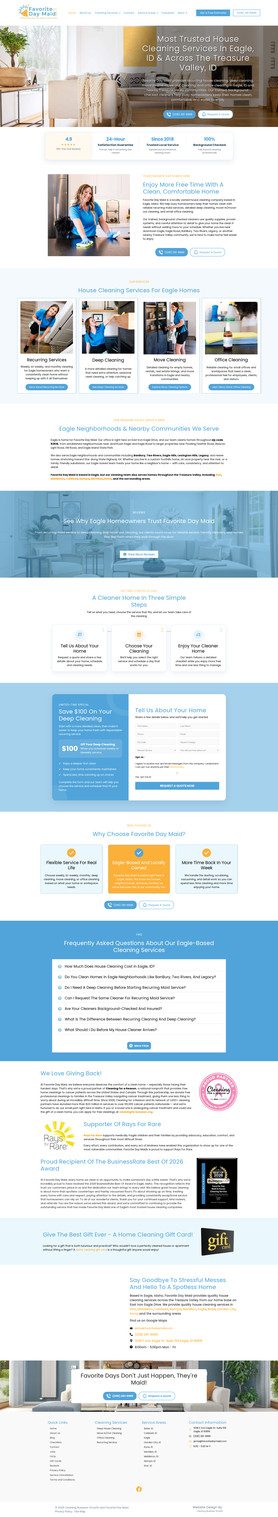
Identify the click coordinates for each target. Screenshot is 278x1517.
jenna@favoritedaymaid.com (154, 1328)
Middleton (58, 478)
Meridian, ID (150, 1451)
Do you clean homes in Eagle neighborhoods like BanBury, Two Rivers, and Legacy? (140, 977)
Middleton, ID (151, 1456)
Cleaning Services (106, 13)
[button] (120, 13)
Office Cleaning (105, 1437)
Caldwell (72, 478)
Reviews (54, 1465)
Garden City (226, 1309)
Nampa (84, 478)
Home (72, 13)
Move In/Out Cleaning (109, 1433)
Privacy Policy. (64, 1511)
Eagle (202, 1309)
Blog (52, 1437)
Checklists (167, 13)
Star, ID (148, 1465)
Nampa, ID (150, 1461)
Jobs (52, 1451)
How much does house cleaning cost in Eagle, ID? (110, 966)
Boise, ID (148, 1428)
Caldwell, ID (150, 1433)
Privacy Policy (177, 766)
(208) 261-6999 (146, 1334)
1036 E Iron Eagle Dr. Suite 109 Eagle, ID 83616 (168, 1341)
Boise (108, 478)
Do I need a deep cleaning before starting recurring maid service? (125, 987)
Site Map (79, 1511)
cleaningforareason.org (135, 1112)
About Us (85, 13)
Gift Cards (55, 1461)
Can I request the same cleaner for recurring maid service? (120, 998)
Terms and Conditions (62, 1479)
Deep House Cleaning (109, 1428)
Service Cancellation (61, 1475)
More (181, 13)
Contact (129, 13)
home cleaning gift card (91, 1249)
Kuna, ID (148, 1447)
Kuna (134, 1313)
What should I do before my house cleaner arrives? (111, 1030)
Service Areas (147, 13)
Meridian (97, 478)
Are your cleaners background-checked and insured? (113, 1009)
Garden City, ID (152, 1442)
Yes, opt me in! (143, 776)
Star (218, 475)
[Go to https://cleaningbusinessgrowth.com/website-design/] (182, 1509)
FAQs (53, 1456)
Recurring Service (107, 1442)
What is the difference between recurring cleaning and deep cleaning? (130, 1019)
